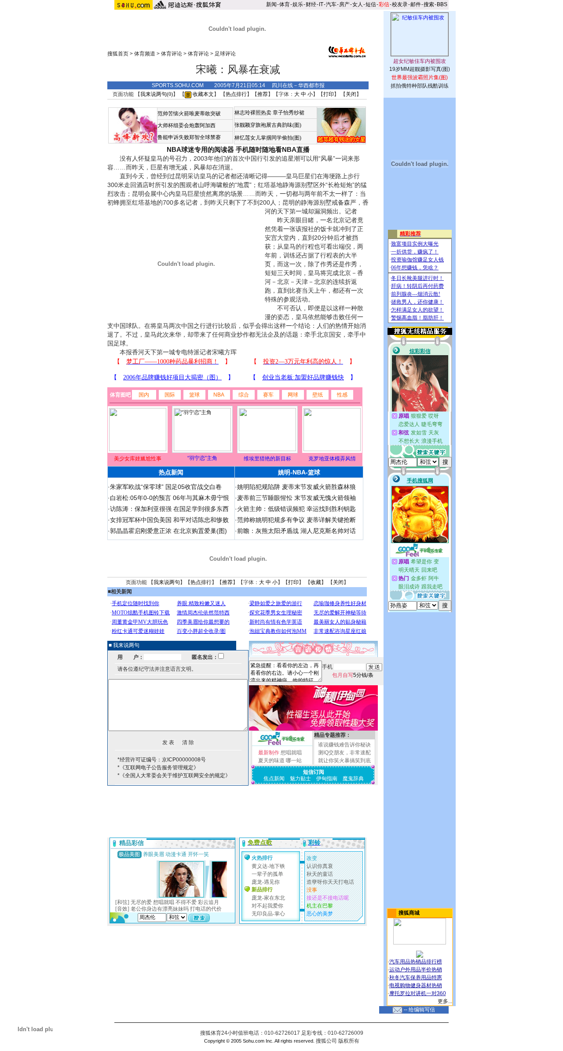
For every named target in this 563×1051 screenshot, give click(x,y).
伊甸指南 (326, 778)
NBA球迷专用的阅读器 (200, 149)
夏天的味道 (271, 760)
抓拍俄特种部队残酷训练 (420, 86)
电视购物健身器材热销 (415, 985)
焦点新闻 (274, 778)
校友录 (400, 4)
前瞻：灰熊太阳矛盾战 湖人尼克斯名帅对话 (296, 530)
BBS (442, 4)
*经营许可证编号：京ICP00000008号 (161, 760)
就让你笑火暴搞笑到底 (344, 760)
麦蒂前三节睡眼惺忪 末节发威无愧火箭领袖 (296, 497)
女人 (357, 4)
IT (321, 4)
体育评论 (171, 54)
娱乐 (297, 4)
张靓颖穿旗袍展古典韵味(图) (267, 125)
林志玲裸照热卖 (252, 113)
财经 (311, 4)
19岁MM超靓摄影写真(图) (419, 69)
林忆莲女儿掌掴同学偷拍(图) (267, 138)
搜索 (429, 4)
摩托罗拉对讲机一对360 (417, 993)
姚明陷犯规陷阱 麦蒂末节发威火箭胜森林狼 (296, 486)
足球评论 (225, 54)
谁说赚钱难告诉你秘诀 (344, 745)
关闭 (351, 94)
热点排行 (236, 94)
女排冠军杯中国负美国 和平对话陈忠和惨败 (169, 519)
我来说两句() (156, 94)
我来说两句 (167, 582)
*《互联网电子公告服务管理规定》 (158, 767)
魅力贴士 (300, 778)
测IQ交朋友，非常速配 (344, 753)
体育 (284, 4)
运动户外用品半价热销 (415, 969)
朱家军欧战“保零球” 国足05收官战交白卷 (166, 486)
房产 (344, 4)
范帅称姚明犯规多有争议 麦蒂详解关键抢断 (296, 519)
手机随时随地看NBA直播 (273, 149)
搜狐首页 (117, 54)
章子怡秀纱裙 (288, 113)
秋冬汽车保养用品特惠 (415, 977)
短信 (371, 4)
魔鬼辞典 (353, 778)
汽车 (331, 4)
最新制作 (268, 753)
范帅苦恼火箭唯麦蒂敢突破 (189, 113)
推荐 (262, 94)
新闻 (271, 4)
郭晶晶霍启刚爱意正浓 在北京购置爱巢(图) (168, 530)
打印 (328, 94)
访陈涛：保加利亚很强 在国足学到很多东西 (169, 508)
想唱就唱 (291, 753)
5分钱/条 (352, 675)
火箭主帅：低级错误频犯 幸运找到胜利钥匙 (296, 508)
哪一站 (294, 760)
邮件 (415, 4)
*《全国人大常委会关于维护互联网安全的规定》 (173, 775)
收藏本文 (202, 94)
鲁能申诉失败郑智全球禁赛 (189, 137)
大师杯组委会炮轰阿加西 (186, 125)
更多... (445, 1001)
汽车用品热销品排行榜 (415, 962)
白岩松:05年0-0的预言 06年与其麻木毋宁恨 (169, 497)
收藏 (316, 582)
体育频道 (144, 54)
